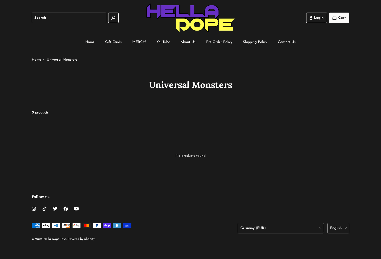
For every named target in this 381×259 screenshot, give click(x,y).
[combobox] (69, 18)
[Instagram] (34, 208)
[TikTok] (44, 208)
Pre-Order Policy (219, 42)
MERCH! (139, 42)
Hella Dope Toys (54, 239)
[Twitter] (55, 208)
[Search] (113, 18)
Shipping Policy (255, 42)
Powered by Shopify (81, 239)
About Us (188, 42)
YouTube (163, 42)
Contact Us (287, 42)
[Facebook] (65, 208)
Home (90, 42)
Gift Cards (113, 42)
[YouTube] (76, 208)
